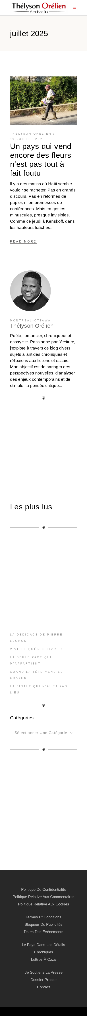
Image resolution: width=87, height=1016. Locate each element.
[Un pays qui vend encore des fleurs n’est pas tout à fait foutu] (43, 100)
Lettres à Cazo (43, 959)
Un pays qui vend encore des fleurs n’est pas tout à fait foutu (40, 159)
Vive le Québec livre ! (36, 649)
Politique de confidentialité (43, 889)
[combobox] (43, 732)
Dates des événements (43, 932)
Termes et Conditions (43, 917)
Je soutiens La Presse (43, 972)
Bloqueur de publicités (43, 924)
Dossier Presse (43, 980)
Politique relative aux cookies (43, 904)
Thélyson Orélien (31, 133)
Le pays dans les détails (43, 945)
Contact (43, 987)
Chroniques (43, 952)
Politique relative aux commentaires (44, 897)
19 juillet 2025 (27, 139)
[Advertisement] (43, 450)
